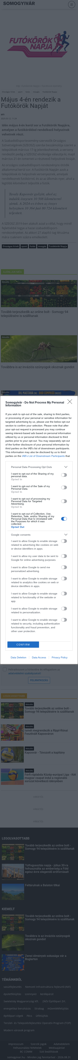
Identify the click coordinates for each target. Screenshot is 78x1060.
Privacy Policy (59, 657)
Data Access (39, 657)
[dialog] (39, 530)
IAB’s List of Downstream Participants (43, 456)
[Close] (70, 402)
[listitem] (39, 467)
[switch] (64, 475)
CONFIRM (23, 644)
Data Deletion (18, 657)
